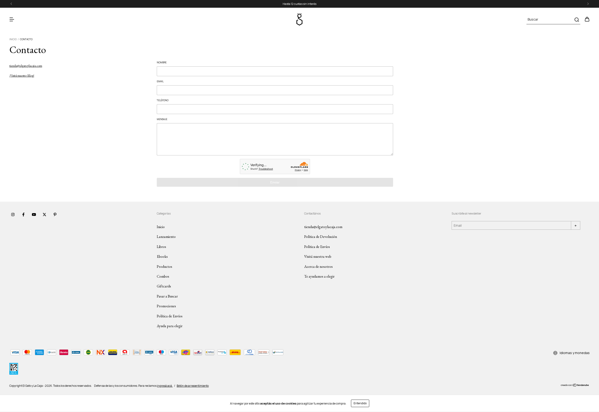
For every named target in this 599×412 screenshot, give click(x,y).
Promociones (166, 306)
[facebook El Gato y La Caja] (23, 214)
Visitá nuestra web (317, 256)
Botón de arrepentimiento (193, 386)
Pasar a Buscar (167, 296)
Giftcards (164, 286)
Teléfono (162, 100)
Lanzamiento (166, 236)
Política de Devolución (320, 236)
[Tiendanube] (575, 386)
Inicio (13, 39)
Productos (164, 266)
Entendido (360, 403)
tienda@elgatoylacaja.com (25, 66)
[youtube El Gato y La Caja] (33, 214)
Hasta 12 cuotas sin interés (299, 4)
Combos (163, 276)
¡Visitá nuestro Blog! (21, 75)
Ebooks (162, 256)
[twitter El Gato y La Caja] (44, 214)
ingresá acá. (165, 386)
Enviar (275, 182)
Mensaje (162, 119)
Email (160, 81)
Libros (161, 246)
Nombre (162, 62)
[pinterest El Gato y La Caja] (54, 214)
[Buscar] (576, 19)
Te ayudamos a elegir (319, 276)
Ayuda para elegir (170, 325)
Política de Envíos (170, 316)
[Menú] (11, 19)
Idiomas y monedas (574, 353)
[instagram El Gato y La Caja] (12, 214)
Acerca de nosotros (318, 266)
